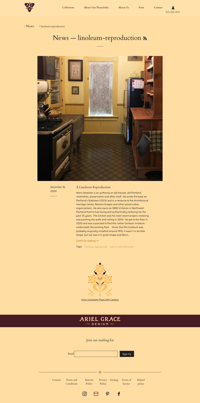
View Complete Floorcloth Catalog (100, 300)
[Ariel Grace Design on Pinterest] (107, 394)
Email (71, 353)
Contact (158, 7)
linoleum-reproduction (96, 247)
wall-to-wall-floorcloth (121, 247)
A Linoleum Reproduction (93, 187)
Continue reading (86, 241)
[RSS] (145, 38)
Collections (68, 7)
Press (141, 7)
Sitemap (114, 380)
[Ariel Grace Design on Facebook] (119, 394)
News (30, 26)
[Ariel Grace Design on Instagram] (84, 394)
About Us (124, 7)
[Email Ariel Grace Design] (96, 395)
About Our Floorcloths (96, 7)
